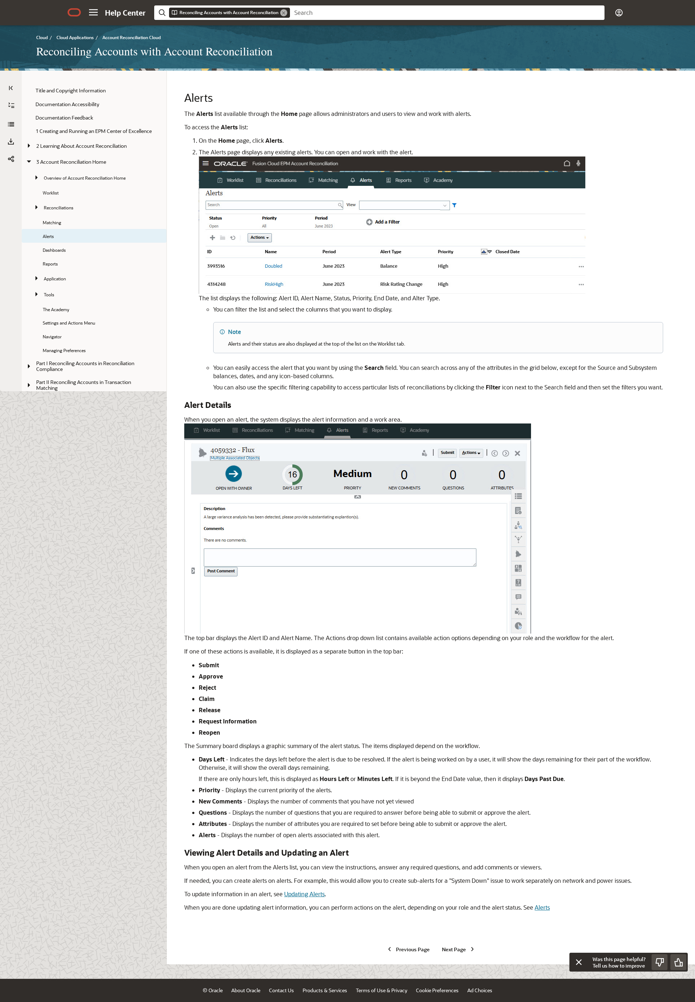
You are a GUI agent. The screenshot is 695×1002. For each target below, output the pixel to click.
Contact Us (281, 990)
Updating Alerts (304, 894)
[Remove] (284, 13)
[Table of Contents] (10, 88)
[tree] (94, 267)
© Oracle (213, 990)
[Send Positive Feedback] (678, 962)
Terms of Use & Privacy (381, 990)
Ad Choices (479, 990)
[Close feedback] (579, 962)
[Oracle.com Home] (74, 12)
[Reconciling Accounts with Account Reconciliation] (10, 124)
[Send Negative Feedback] (659, 962)
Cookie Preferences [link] (437, 990)
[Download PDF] (10, 141)
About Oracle (245, 990)
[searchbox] (447, 12)
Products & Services (325, 990)
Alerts (542, 907)
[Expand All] (11, 105)
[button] (93, 12)
